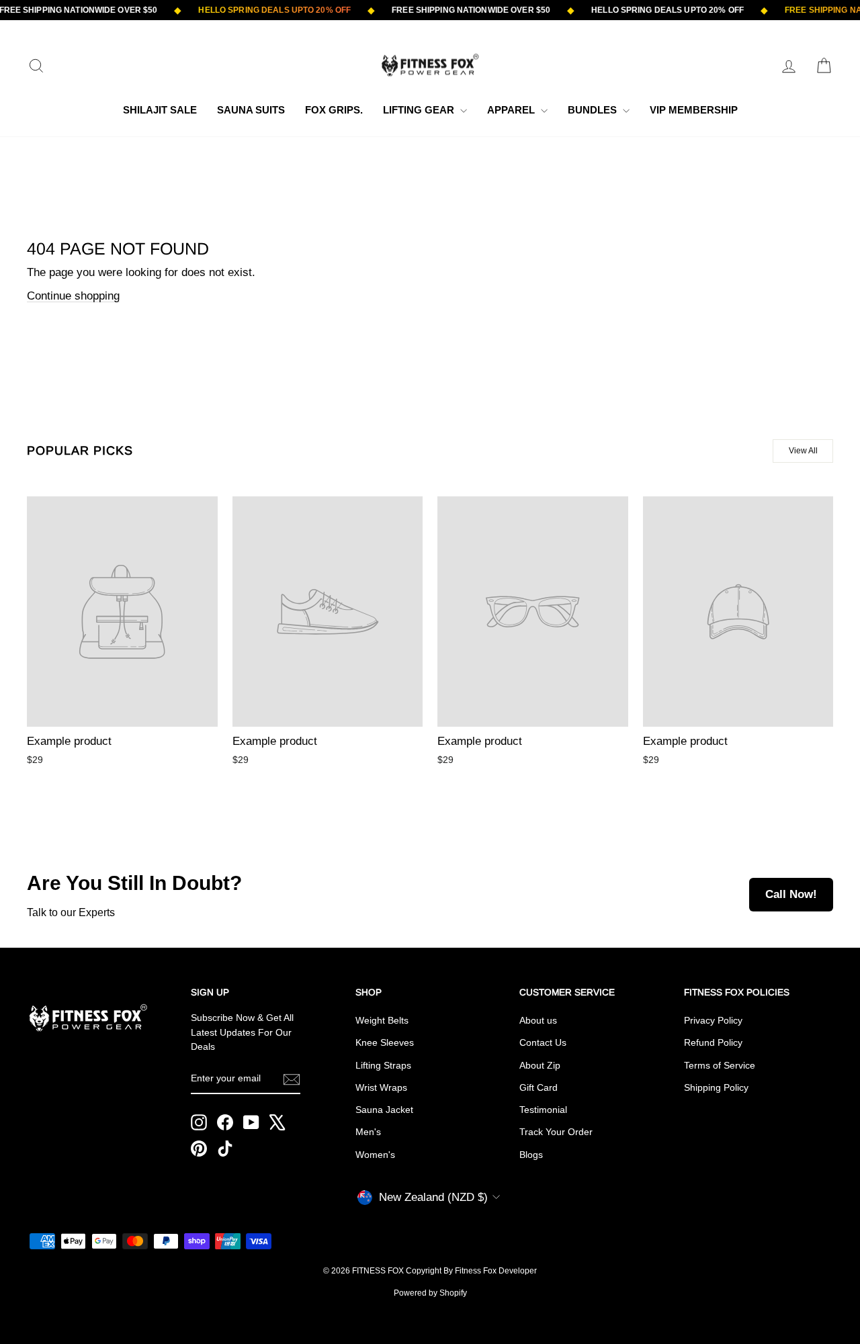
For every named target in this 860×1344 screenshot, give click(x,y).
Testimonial (543, 1109)
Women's (375, 1154)
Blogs (531, 1154)
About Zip (539, 1065)
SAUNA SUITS (251, 110)
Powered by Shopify (430, 1293)
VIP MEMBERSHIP (694, 110)
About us (538, 1020)
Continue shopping (73, 295)
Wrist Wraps (381, 1087)
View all (803, 450)
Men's (368, 1131)
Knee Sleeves (384, 1042)
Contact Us (542, 1042)
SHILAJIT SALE (160, 110)
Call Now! (791, 894)
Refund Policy (713, 1042)
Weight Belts (381, 1020)
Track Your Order (556, 1131)
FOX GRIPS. (334, 110)
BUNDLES (593, 110)
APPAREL (512, 110)
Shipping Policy (716, 1087)
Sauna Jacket (384, 1109)
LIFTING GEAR (420, 110)
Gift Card (538, 1087)
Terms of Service (719, 1065)
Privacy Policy (713, 1020)
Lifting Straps (383, 1065)
